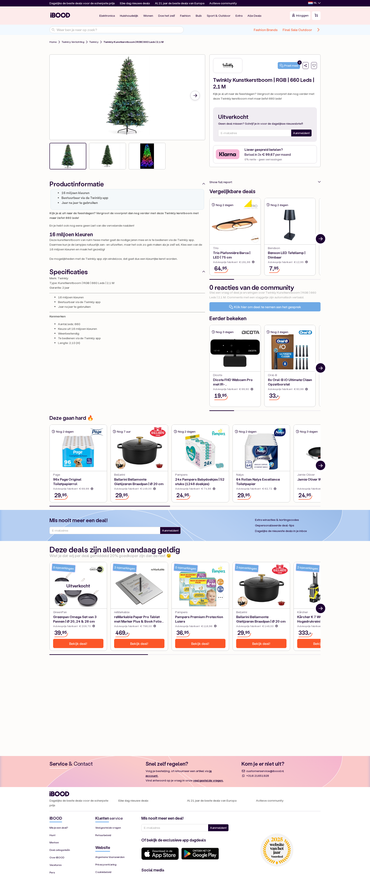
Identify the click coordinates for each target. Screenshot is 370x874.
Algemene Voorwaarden (110, 857)
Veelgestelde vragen (108, 827)
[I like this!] (314, 65)
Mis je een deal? (58, 827)
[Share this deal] (306, 65)
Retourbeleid (103, 835)
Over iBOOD (56, 857)
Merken (54, 842)
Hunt (52, 835)
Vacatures (55, 865)
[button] (314, 3)
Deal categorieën (59, 850)
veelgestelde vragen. (208, 780)
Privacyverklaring (105, 864)
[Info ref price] (253, 262)
